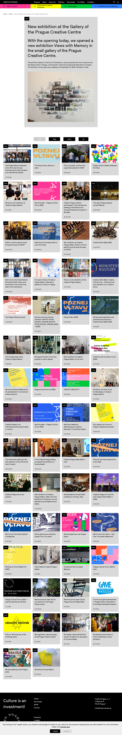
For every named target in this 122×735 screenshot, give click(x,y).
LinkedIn (37, 720)
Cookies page (65, 727)
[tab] (39, 139)
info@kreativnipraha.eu (103, 708)
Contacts (90, 2)
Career (36, 699)
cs (118, 2)
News (44, 2)
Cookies (37, 708)
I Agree (55, 731)
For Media (81, 2)
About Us (52, 2)
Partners (61, 2)
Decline (66, 731)
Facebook (37, 717)
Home (5, 14)
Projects (37, 2)
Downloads (71, 2)
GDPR (36, 705)
